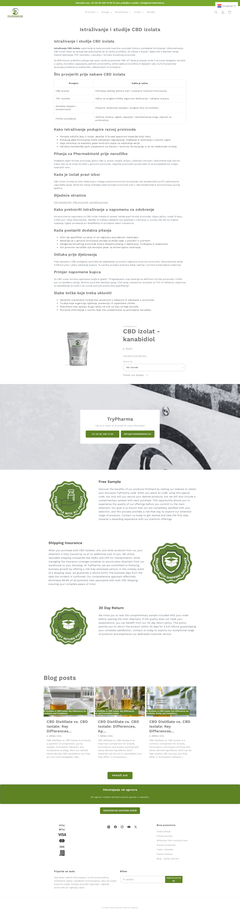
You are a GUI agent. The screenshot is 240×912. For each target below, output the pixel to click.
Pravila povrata (164, 836)
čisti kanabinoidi (62, 202)
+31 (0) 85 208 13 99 (102, 434)
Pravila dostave (164, 854)
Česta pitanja (164, 831)
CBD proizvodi (80, 202)
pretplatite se (174, 879)
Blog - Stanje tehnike (168, 858)
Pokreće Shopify (130, 908)
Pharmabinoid (116, 908)
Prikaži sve (120, 775)
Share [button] (129, 349)
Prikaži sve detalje (133, 375)
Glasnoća (127, 361)
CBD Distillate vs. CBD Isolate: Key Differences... (67, 726)
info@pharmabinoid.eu (137, 434)
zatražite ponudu (98, 202)
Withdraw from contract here (172, 840)
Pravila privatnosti (166, 845)
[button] (91, 12)
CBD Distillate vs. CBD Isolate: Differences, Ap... (118, 726)
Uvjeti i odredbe (165, 849)
